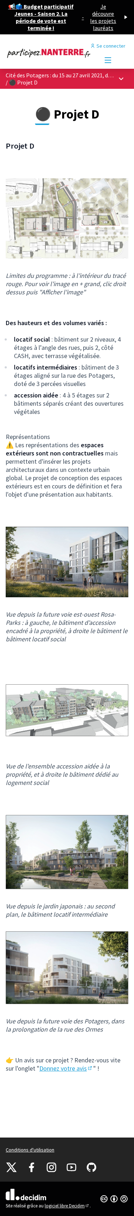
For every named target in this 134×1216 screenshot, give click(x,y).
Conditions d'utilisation (30, 1150)
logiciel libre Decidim (67, 1206)
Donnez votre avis (66, 1068)
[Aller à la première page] (51, 53)
